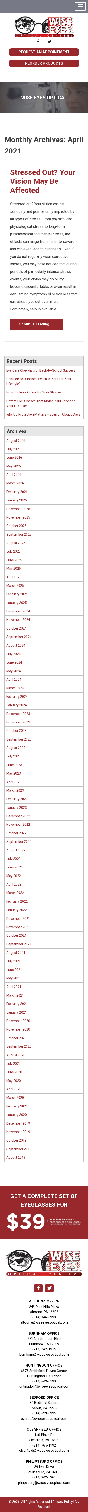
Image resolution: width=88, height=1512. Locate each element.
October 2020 (16, 1038)
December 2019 (18, 1123)
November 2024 (18, 620)
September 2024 (18, 637)
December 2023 (18, 714)
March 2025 (15, 586)
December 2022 (18, 816)
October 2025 (16, 526)
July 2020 (13, 1063)
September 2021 (18, 944)
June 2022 (14, 867)
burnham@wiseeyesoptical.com (44, 1354)
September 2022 (18, 842)
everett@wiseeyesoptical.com (44, 1419)
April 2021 (13, 987)
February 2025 (17, 594)
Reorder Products (44, 63)
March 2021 (15, 995)
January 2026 (16, 500)
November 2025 (18, 517)
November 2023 (18, 722)
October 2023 (16, 731)
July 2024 (13, 654)
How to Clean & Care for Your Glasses (33, 392)
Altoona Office (44, 1301)
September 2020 (18, 1046)
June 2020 (14, 1072)
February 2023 (17, 799)
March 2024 (15, 688)
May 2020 (13, 1081)
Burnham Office (44, 1333)
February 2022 (17, 901)
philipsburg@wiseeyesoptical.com (44, 1483)
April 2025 (13, 577)
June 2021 (14, 970)
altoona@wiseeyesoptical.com (44, 1322)
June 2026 (14, 457)
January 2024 (16, 705)
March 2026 (15, 483)
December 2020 (18, 1021)
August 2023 (15, 748)
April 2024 (13, 679)
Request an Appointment (44, 52)
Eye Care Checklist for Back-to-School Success (40, 370)
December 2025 (18, 509)
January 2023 (16, 807)
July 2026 (13, 449)
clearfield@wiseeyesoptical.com (44, 1450)
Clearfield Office (44, 1429)
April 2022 (13, 884)
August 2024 (15, 645)
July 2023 (13, 756)
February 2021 (17, 1004)
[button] (80, 6)
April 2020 (13, 1089)
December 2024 (18, 611)
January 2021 (16, 1012)
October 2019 (16, 1140)
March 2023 (15, 790)
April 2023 (13, 782)
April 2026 (13, 475)
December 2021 (18, 918)
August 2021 (15, 953)
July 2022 (13, 859)
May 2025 (13, 568)
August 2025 (15, 543)
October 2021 (16, 935)
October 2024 (16, 628)
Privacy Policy (63, 1502)
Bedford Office (44, 1397)
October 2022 (16, 833)
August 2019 (15, 1157)
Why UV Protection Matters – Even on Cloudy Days (43, 414)
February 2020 (17, 1106)
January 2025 (16, 603)
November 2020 (18, 1029)
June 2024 (14, 662)
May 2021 (13, 978)
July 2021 (13, 961)
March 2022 (15, 893)
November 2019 (18, 1132)
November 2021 (18, 927)
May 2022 (13, 876)
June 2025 (14, 560)
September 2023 (18, 739)
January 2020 (16, 1115)
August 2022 (15, 850)
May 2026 (13, 466)
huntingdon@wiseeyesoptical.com (44, 1386)
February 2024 (17, 697)
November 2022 (18, 824)
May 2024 (13, 671)
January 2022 (16, 910)
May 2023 (13, 773)
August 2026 (15, 441)
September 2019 (18, 1149)
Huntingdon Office (44, 1365)
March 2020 (15, 1098)
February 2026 (17, 492)
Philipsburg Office (44, 1461)
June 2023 (14, 765)
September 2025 (18, 534)
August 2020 (15, 1055)
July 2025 (13, 551)
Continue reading (36, 324)
